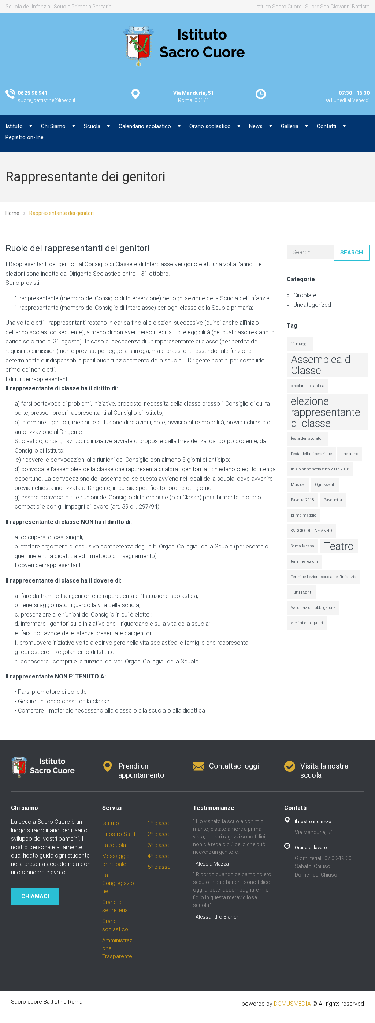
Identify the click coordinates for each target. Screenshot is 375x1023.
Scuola (92, 126)
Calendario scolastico (145, 126)
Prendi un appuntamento (141, 771)
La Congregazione (118, 883)
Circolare (304, 295)
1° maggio (300, 344)
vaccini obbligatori (307, 623)
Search (351, 252)
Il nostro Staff (118, 834)
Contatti (326, 126)
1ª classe (159, 823)
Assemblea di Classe (322, 365)
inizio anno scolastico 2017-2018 (320, 469)
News (256, 126)
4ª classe (159, 856)
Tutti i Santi (301, 592)
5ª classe (159, 867)
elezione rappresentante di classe (325, 412)
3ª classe (159, 845)
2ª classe (159, 834)
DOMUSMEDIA (292, 1003)
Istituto (110, 823)
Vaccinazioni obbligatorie (313, 607)
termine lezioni (304, 561)
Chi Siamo (53, 126)
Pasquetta (333, 500)
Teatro (339, 546)
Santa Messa (302, 546)
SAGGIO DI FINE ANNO (311, 530)
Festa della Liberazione (311, 453)
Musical (298, 484)
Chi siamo (24, 807)
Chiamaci (35, 896)
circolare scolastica (307, 385)
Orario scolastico (210, 126)
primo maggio (303, 515)
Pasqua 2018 (302, 500)
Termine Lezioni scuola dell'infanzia (323, 576)
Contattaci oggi (234, 766)
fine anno (349, 453)
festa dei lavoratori (307, 438)
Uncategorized (312, 304)
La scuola (114, 845)
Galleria (289, 126)
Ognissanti (325, 484)
